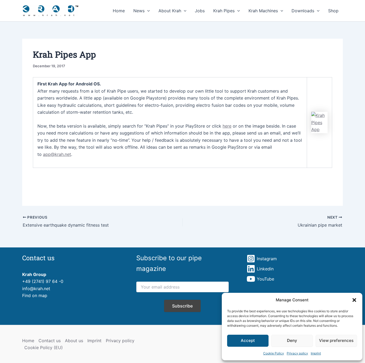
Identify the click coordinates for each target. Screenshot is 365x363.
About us (74, 340)
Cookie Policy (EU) (43, 347)
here (227, 126)
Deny (292, 340)
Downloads (303, 10)
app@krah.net (57, 154)
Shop (333, 10)
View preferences (336, 340)
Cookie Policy (273, 353)
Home (119, 10)
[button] (354, 300)
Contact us (49, 340)
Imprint (316, 353)
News (139, 10)
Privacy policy (297, 353)
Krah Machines (263, 10)
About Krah (169, 10)
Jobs (200, 10)
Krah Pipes (224, 10)
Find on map (34, 295)
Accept (248, 340)
